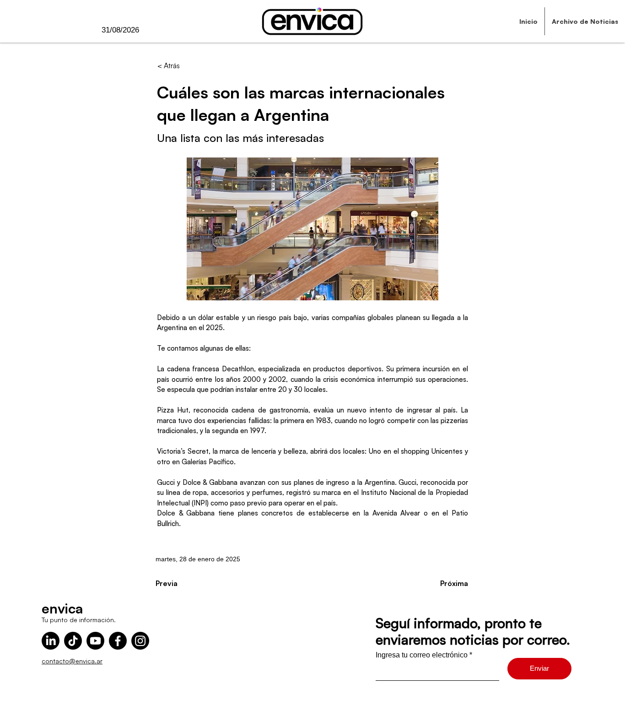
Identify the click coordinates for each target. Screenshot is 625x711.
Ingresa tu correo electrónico (422, 655)
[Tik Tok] (73, 641)
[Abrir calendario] (158, 30)
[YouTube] (95, 641)
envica (62, 608)
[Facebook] (118, 641)
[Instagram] (140, 641)
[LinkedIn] (50, 641)
